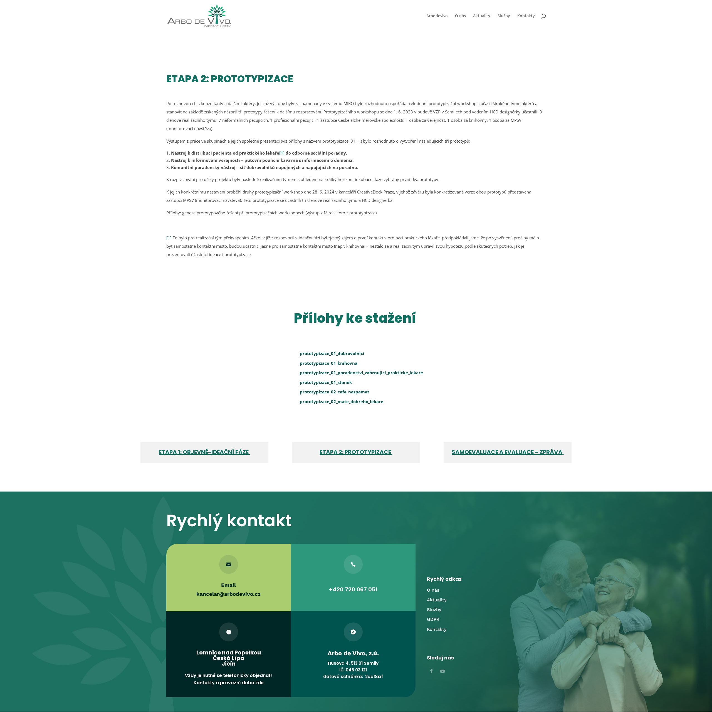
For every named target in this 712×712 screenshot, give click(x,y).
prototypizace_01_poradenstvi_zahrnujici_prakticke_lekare (361, 372)
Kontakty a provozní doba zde (229, 682)
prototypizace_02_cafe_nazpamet (334, 392)
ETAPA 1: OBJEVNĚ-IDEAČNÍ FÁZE (204, 452)
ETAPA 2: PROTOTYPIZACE (355, 452)
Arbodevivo (437, 16)
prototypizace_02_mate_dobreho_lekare (341, 401)
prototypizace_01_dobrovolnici (332, 353)
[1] (282, 153)
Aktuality (481, 16)
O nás (460, 16)
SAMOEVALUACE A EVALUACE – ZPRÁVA (507, 452)
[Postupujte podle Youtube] (442, 671)
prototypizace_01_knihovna (328, 363)
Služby (504, 16)
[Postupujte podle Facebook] (431, 671)
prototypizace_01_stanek (326, 382)
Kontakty (526, 16)
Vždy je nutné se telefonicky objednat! (228, 675)
